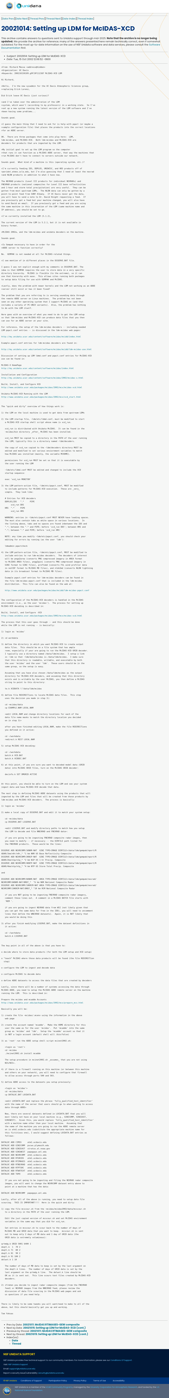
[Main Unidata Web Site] (23, 9)
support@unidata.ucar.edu (22, 1368)
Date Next (22, 18)
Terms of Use (99, 1380)
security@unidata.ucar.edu (51, 1373)
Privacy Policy (80, 1380)
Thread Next (53, 18)
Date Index (69, 18)
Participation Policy (58, 1380)
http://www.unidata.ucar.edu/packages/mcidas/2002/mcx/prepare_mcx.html (42, 1003)
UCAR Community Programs (59, 1387)
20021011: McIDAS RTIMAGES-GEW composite (51, 1324)
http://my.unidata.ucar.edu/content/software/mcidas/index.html (37, 368)
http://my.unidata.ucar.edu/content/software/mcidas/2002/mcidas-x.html (42, 378)
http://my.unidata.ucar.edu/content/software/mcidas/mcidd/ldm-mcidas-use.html (46, 349)
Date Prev (8, 18)
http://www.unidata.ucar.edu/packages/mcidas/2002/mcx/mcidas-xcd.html (41, 387)
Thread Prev (37, 18)
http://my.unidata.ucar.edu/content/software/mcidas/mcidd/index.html (41, 336)
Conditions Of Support (121, 1360)
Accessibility (119, 1380)
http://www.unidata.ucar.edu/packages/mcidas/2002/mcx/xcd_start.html (41, 397)
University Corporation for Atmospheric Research (113, 1387)
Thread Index (85, 18)
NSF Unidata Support (18, 1364)
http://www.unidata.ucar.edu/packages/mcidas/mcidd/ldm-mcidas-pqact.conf (47, 590)
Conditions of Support (31, 1380)
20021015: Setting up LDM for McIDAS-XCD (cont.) (54, 1327)
